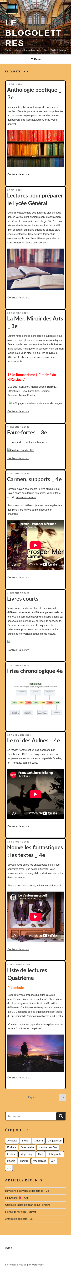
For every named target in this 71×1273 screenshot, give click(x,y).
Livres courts (22, 599)
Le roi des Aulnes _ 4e (33, 740)
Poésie (11, 1160)
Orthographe (55, 1154)
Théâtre (24, 1160)
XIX (53, 1160)
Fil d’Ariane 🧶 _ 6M (16, 1197)
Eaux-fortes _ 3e (27, 432)
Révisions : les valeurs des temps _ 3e (27, 1190)
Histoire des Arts (48, 1147)
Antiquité (12, 1140)
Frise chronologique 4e (35, 671)
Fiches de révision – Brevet (20, 1211)
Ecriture (11, 1147)
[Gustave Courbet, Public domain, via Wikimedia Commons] (20, 450)
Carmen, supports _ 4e (34, 479)
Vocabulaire (39, 1160)
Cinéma (38, 1140)
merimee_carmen (26, 497)
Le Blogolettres (33, 33)
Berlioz (51, 386)
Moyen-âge (27, 1154)
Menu (37, 59)
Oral (40, 1154)
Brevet (25, 1140)
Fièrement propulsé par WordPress (24, 1264)
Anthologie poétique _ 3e (19, 1218)
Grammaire (27, 1147)
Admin (8, 1247)
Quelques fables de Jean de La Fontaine (27, 1204)
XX (9, 1167)
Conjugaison (55, 1140)
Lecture (11, 1154)
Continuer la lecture (18, 174)
